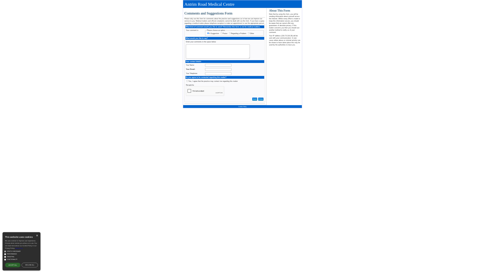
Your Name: (190, 65)
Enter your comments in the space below (201, 42)
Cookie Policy (242, 106)
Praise (225, 33)
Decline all (29, 265)
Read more (19, 248)
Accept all (12, 265)
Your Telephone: (192, 73)
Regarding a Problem (238, 33)
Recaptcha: (190, 85)
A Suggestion (214, 33)
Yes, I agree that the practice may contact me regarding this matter (213, 81)
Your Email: (190, 69)
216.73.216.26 (287, 36)
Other (252, 33)
